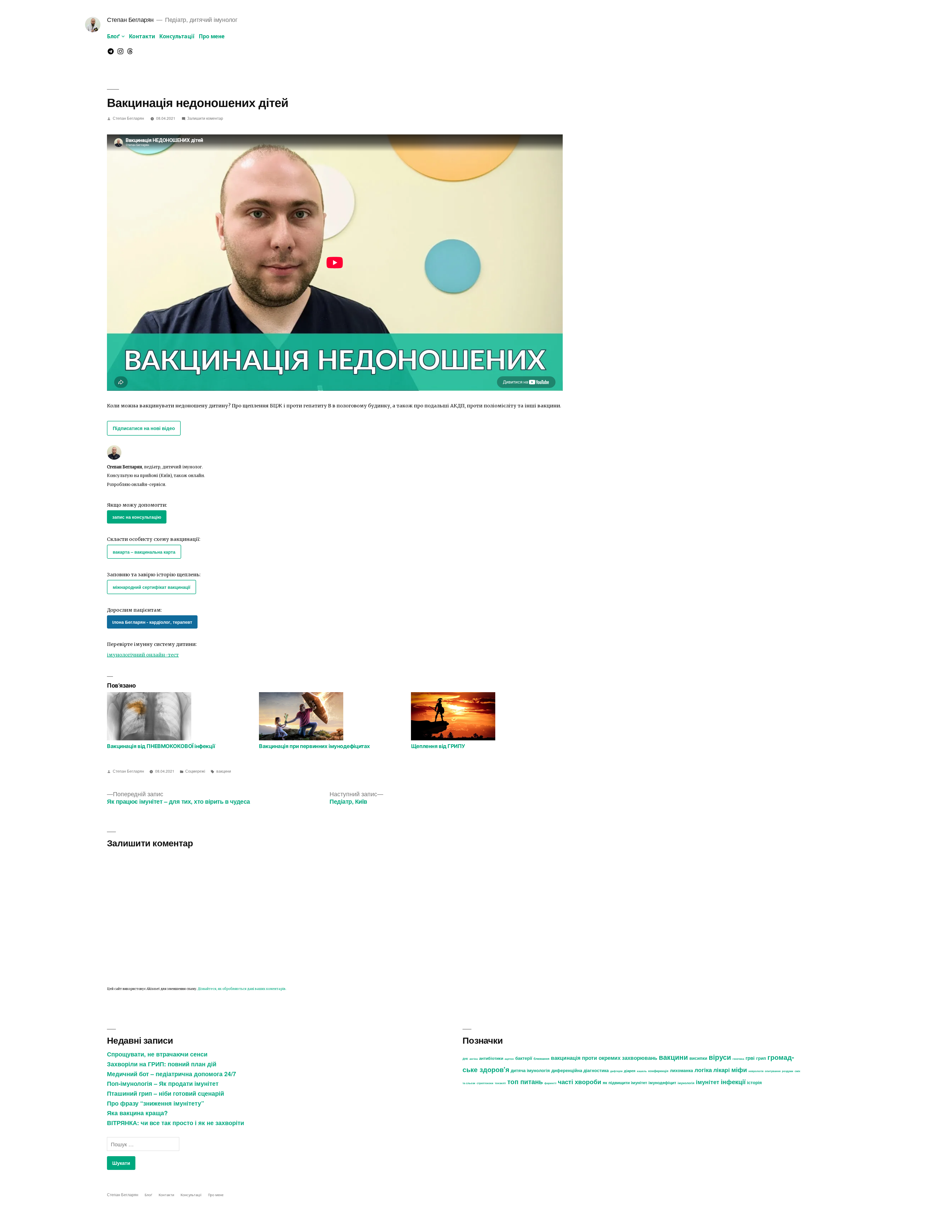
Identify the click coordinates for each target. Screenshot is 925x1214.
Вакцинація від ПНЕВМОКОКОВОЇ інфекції (161, 746)
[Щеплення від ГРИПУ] (484, 716)
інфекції (733, 1081)
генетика (738, 1059)
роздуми (787, 1071)
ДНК (465, 1059)
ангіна (473, 1059)
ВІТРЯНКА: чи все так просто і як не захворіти (175, 1122)
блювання (541, 1058)
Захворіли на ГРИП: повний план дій (161, 1064)
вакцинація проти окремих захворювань (604, 1057)
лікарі (721, 1070)
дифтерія (616, 1071)
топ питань (525, 1081)
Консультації (176, 36)
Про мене (212, 36)
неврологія (755, 1071)
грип (761, 1058)
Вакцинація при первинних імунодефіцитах (314, 746)
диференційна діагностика (580, 1070)
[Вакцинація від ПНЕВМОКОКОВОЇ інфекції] (180, 716)
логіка (703, 1070)
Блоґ (113, 36)
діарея (629, 1070)
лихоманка (681, 1070)
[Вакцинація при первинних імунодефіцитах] (332, 716)
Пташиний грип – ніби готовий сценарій (165, 1093)
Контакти (142, 36)
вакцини (223, 771)
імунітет (707, 1082)
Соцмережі (195, 771)
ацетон (509, 1059)
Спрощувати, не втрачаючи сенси (157, 1054)
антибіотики (491, 1058)
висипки (698, 1058)
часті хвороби (579, 1081)
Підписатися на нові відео (144, 428)
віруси (720, 1057)
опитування (772, 1071)
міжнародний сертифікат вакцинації (151, 587)
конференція (658, 1070)
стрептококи (485, 1083)
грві (750, 1058)
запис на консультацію (136, 517)
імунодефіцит (662, 1082)
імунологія (686, 1083)
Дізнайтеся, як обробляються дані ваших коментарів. (242, 989)
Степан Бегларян (130, 19)
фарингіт (550, 1083)
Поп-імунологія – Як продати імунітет (162, 1083)
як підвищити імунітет (625, 1082)
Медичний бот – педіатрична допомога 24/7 (171, 1073)
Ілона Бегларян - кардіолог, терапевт (152, 622)
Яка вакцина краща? (137, 1112)
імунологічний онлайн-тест (143, 655)
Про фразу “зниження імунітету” (155, 1103)
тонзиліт (500, 1083)
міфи (739, 1069)
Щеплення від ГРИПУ (438, 746)
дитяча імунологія (530, 1070)
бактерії (523, 1058)
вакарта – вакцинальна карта (144, 552)
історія (754, 1082)
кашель (642, 1071)
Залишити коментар (205, 118)
